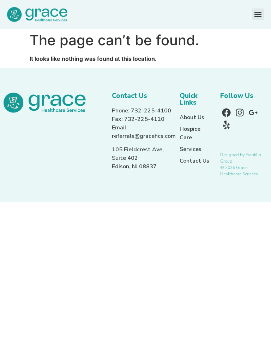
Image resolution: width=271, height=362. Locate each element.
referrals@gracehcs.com (144, 136)
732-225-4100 (151, 111)
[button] (258, 14)
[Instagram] (240, 112)
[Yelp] (226, 125)
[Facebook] (226, 112)
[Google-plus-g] (253, 112)
